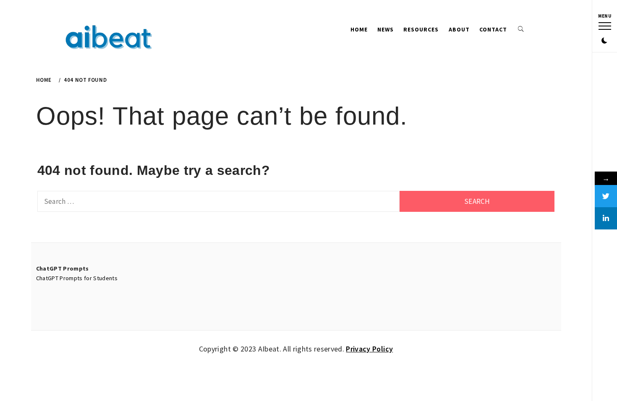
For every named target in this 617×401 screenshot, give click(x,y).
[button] (604, 41)
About (459, 29)
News (385, 29)
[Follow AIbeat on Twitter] (606, 196)
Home (359, 29)
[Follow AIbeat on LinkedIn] (606, 218)
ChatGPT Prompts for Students (77, 278)
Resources (421, 29)
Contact (493, 29)
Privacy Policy (369, 349)
